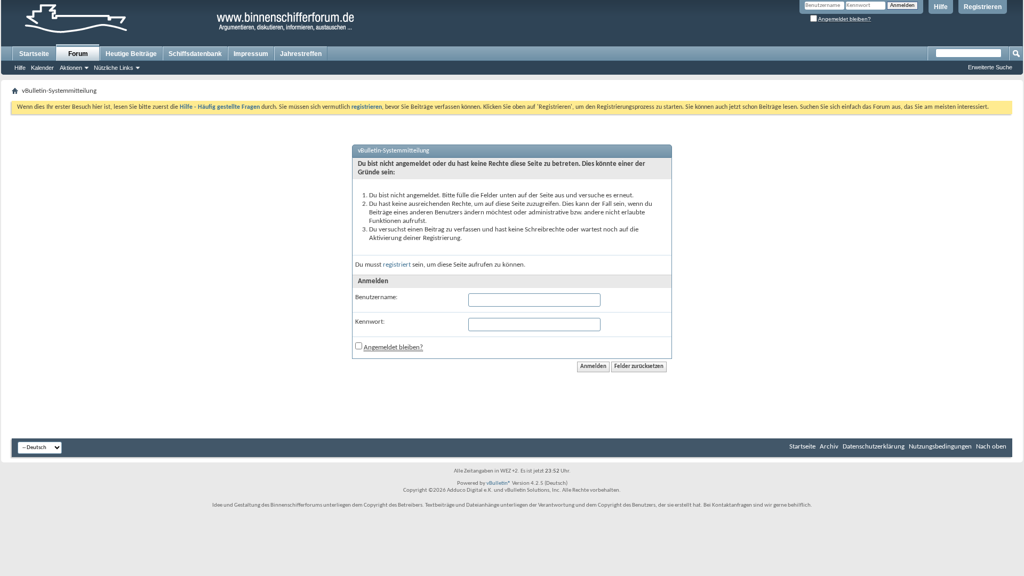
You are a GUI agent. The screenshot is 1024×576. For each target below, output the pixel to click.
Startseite (34, 54)
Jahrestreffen (301, 54)
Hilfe (941, 7)
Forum (78, 54)
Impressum (251, 54)
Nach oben (991, 446)
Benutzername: (376, 297)
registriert (397, 264)
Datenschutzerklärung (874, 446)
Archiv (829, 446)
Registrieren (983, 7)
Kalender (42, 68)
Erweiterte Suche (990, 67)
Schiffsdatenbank (195, 54)
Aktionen (71, 68)
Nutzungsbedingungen (940, 446)
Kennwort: (370, 321)
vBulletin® (498, 483)
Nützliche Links (113, 68)
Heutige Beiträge (131, 54)
